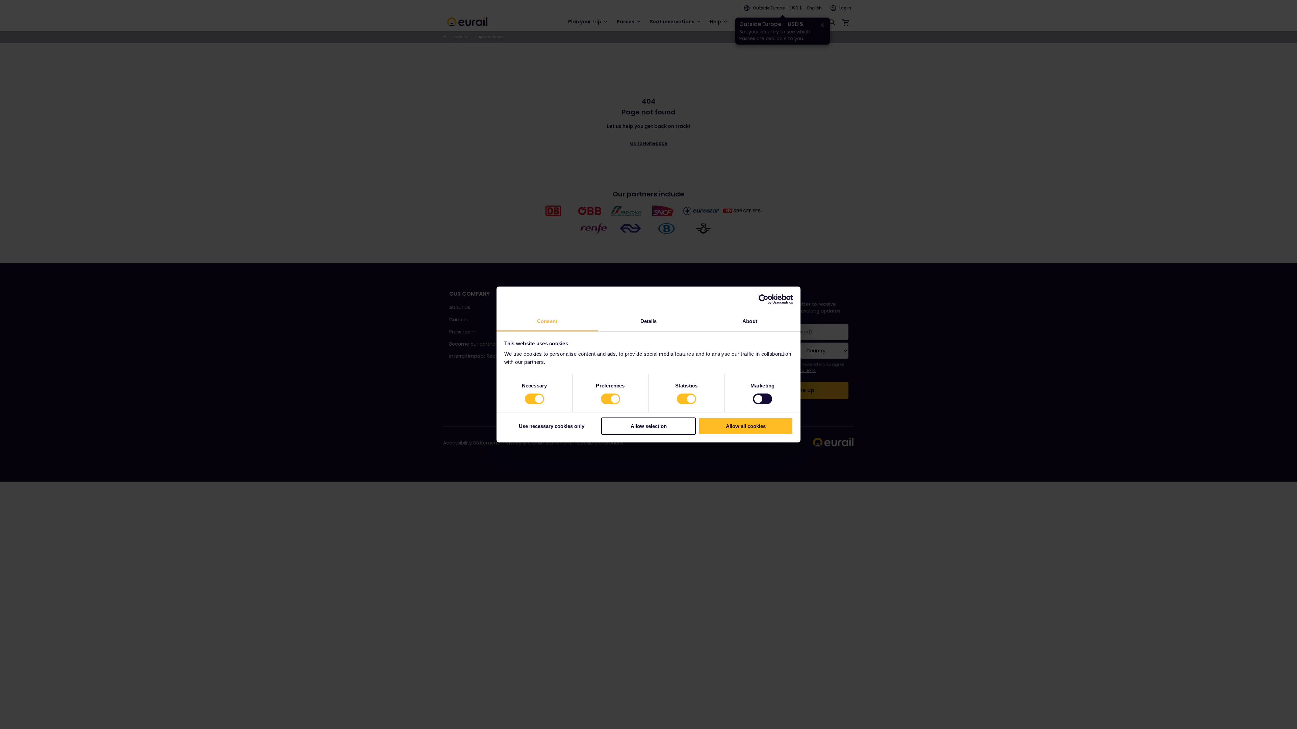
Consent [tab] (547, 321)
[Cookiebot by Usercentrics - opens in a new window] (763, 299)
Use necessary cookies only (551, 426)
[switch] (610, 399)
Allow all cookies (746, 426)
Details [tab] (648, 321)
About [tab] (749, 321)
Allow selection (649, 426)
